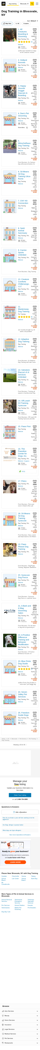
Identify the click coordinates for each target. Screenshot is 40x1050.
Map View (8, 23)
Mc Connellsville (6, 883)
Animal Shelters (20, 905)
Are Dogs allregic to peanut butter (13, 825)
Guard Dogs (30, 380)
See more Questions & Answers (20, 835)
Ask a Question (21, 812)
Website (20, 44)
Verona (24, 876)
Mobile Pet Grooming (18, 908)
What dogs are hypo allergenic (12, 830)
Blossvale (14, 739)
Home (3, 739)
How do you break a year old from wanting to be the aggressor (18, 818)
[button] (37, 4)
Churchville (15, 876)
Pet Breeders (32, 907)
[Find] (32, 3)
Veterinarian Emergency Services (18, 901)
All (18, 23)
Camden (4, 876)
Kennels (30, 905)
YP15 (23, 471)
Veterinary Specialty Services (31, 901)
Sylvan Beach (4, 879)
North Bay (34, 878)
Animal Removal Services (7, 900)
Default (33, 21)
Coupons (26, 461)
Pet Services (31, 148)
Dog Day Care (6, 912)
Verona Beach (24, 879)
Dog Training (22, 39)
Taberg (33, 876)
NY (8, 739)
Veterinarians (6, 907)
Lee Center (15, 878)
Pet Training (30, 235)
